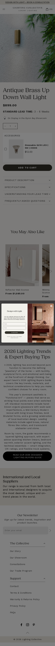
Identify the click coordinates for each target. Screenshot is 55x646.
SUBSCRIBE (14, 332)
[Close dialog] (51, 306)
